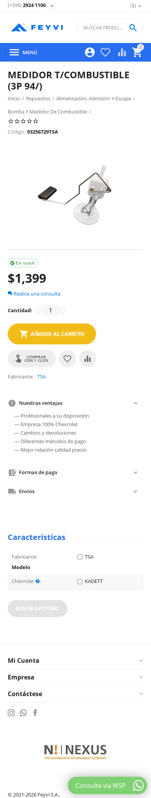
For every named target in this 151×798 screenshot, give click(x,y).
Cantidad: (20, 310)
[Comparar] (87, 358)
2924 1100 (27, 5)
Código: (16, 131)
